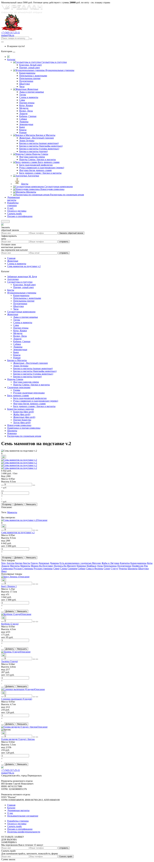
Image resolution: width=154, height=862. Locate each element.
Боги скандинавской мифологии (36, 165)
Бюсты (24, 184)
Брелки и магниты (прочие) (33, 151)
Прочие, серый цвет (29, 67)
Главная (11, 805)
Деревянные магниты (18, 810)
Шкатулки (24, 83)
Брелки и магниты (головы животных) (39, 148)
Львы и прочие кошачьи (31, 92)
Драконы (23, 121)
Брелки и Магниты (45, 135)
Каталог (11, 807)
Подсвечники (26, 81)
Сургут (114, 568)
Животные (32, 89)
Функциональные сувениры (59, 70)
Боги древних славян (49, 162)
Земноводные (26, 124)
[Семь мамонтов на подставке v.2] (19, 460)
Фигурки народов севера (32, 156)
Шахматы (31, 192)
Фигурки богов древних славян (35, 170)
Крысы (22, 129)
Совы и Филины (94, 568)
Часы (22, 86)
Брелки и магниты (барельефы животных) (41, 146)
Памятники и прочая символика (23, 428)
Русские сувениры (43, 568)
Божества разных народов (20, 409)
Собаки (23, 119)
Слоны (63, 568)
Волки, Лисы (26, 111)
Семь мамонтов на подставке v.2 (18, 532)
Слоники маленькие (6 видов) (16, 699)
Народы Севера (40, 154)
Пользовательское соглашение (22, 816)
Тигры (22, 94)
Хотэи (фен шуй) (22, 422)
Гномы (16, 390)
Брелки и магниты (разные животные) (39, 143)
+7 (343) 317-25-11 (10, 32)
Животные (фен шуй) (24, 417)
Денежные (43, 563)
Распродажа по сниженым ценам (67, 194)
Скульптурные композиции (59, 186)
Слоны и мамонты (28, 97)
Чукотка (123, 568)
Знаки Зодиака (26, 140)
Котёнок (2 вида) (9, 624)
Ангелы (10, 563)
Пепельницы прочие (29, 78)
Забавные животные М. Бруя (22, 276)
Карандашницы (27, 73)
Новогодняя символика (52, 189)
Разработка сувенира (18, 821)
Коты (149, 563)
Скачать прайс (65, 856)
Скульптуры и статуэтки (54, 62)
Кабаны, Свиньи (27, 116)
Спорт (107, 568)
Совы (22, 100)
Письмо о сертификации (19, 829)
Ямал (4, 571)
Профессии (137, 566)
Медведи (23, 108)
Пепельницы (110, 566)
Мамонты (12, 512)
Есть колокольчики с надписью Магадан (80, 563)
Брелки (19, 563)
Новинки (12, 433)
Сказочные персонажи (18, 387)
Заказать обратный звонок (71, 233)
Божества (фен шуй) (23, 411)
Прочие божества (22, 420)
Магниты (15, 566)
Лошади (23, 113)
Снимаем (72, 568)
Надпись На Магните (65, 566)
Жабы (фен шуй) (21, 414)
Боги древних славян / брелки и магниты (40, 173)
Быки (22, 127)
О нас (10, 813)
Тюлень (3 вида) (9, 661)
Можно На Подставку (42, 566)
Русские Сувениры (23, 568)
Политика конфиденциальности (23, 831)
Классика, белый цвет (30, 65)
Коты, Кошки (26, 105)
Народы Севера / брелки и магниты (37, 159)
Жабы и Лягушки (110, 563)
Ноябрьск (91, 566)
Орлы (100, 566)
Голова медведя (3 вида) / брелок (18, 739)
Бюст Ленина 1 (9, 586)
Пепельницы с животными (33, 75)
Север (56, 568)
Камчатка (125, 563)
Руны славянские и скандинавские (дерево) (41, 167)
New (3, 563)
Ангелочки (33, 175)
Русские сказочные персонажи (29, 392)
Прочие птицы (26, 102)
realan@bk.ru (7, 35)
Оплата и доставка (16, 823)
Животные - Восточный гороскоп (36, 138)
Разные (23, 132)
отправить (63, 242)
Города (34, 563)
